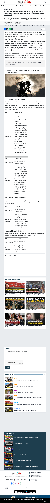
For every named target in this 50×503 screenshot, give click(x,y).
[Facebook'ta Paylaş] (5, 29)
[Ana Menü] (4, 2)
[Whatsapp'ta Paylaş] (10, 29)
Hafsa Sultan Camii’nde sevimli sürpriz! (24, 386)
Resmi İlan (42, 5)
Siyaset (8, 5)
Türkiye (37, 5)
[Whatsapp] (20, 483)
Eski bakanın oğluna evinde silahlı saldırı (35, 325)
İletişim (6, 487)
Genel (15, 384)
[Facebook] (12, 483)
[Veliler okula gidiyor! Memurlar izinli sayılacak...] (15, 302)
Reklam (6, 488)
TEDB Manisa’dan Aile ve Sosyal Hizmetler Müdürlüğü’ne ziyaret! (28, 398)
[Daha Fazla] (12, 29)
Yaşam (31, 5)
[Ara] (45, 2)
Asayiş (13, 5)
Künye (27, 487)
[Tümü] (44, 374)
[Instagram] (16, 483)
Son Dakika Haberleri (35, 480)
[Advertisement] (25, 266)
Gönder (7, 367)
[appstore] (19, 491)
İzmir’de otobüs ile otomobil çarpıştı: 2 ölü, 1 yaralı (27, 410)
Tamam (45, 501)
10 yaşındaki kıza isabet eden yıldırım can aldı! (26, 380)
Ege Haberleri (25, 5)
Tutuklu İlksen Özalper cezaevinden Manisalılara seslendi (28, 404)
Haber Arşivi (33, 482)
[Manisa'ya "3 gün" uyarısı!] (35, 302)
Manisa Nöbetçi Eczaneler (36, 472)
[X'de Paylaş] (7, 29)
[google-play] (30, 491)
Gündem (3, 5)
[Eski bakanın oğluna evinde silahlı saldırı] (35, 318)
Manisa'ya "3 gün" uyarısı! (32, 309)
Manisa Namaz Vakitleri (35, 475)
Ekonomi (18, 5)
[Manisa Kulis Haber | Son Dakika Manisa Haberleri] (24, 2)
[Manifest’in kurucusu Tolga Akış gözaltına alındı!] (15, 318)
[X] (14, 483)
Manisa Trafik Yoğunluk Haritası (37, 476)
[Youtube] (18, 483)
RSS (14, 497)
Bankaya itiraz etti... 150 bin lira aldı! (23, 392)
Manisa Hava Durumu (35, 473)
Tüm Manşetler (34, 479)
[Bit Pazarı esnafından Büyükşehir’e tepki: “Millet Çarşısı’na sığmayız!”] (35, 286)
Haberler (6, 9)
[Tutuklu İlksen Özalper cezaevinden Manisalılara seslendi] (15, 286)
